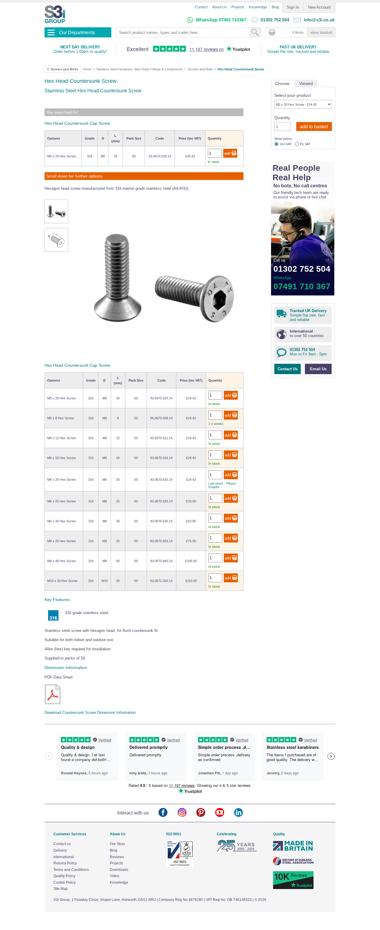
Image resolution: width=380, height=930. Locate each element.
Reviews (117, 857)
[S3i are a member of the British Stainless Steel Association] (293, 864)
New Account (319, 7)
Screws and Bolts (200, 69)
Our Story (117, 844)
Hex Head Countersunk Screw (241, 69)
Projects (237, 7)
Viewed (306, 83)
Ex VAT (305, 144)
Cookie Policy (64, 882)
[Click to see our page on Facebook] (168, 813)
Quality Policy (64, 876)
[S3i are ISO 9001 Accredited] (179, 866)
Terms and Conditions (71, 870)
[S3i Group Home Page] (55, 14)
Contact (201, 7)
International (63, 857)
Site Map (60, 889)
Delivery (60, 850)
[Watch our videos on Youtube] (224, 813)
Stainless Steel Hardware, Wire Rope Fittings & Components (139, 69)
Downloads (119, 870)
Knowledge (258, 7)
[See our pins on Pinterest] (205, 813)
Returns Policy (65, 863)
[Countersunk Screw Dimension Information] (53, 694)
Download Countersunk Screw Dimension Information (90, 712)
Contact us (62, 844)
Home (87, 69)
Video (114, 876)
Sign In (293, 7)
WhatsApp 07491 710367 (221, 19)
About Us (219, 7)
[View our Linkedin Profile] (243, 813)
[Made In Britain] (293, 850)
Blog (275, 7)
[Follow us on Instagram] (187, 813)
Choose (283, 83)
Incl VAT (286, 144)
